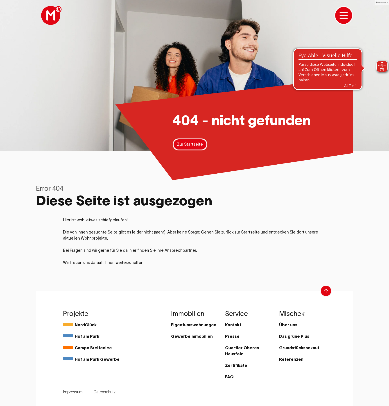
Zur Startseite (190, 144)
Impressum (73, 392)
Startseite (251, 232)
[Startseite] (50, 15)
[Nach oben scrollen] (326, 291)
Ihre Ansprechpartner (176, 250)
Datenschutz (104, 392)
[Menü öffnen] (343, 15)
